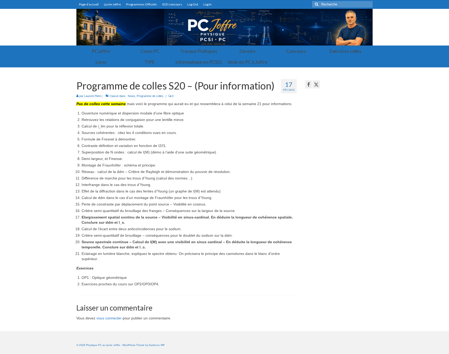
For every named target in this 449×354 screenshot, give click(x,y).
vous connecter (109, 318)
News (131, 96)
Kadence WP (157, 345)
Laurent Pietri (92, 96)
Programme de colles (150, 96)
